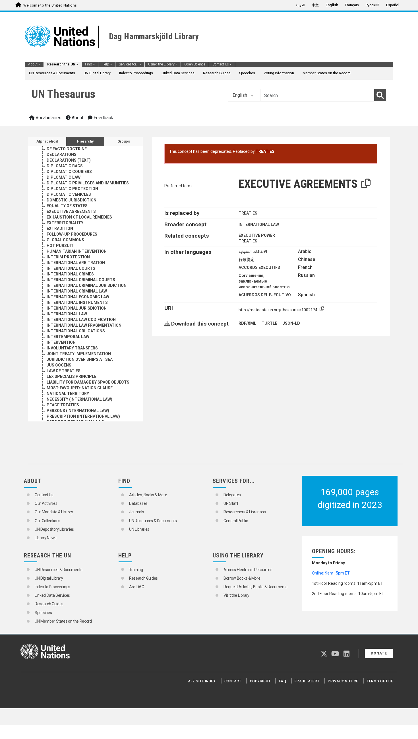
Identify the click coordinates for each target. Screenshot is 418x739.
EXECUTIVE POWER (257, 235)
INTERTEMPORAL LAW (68, 336)
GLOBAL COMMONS (65, 240)
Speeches (247, 73)
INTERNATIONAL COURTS (71, 268)
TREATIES (265, 151)
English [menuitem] (332, 5)
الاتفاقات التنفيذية (253, 251)
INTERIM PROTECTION (68, 257)
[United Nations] (60, 36)
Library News (46, 538)
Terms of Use (380, 681)
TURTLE (269, 323)
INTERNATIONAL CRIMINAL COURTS (81, 279)
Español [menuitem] (392, 5)
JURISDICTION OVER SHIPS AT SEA (80, 359)
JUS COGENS (59, 365)
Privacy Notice (343, 681)
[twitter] (324, 654)
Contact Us (221, 64)
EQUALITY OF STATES (67, 205)
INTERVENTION (61, 342)
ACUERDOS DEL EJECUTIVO (265, 295)
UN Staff (231, 503)
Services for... (130, 64)
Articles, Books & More (148, 495)
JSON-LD (291, 323)
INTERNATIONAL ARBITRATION (76, 262)
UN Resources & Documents (52, 73)
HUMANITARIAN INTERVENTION (77, 251)
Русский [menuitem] (372, 5)
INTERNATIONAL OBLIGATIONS (76, 331)
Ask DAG (136, 586)
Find (90, 64)
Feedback (102, 117)
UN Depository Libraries (54, 529)
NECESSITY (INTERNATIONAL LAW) (79, 399)
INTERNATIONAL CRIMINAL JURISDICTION (87, 285)
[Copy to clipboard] (366, 184)
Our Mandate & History (54, 512)
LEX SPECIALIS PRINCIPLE (71, 376)
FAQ (282, 681)
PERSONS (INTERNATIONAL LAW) (78, 410)
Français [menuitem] (352, 5)
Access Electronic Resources (248, 569)
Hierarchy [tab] (85, 141)
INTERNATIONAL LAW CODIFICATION (81, 319)
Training (136, 569)
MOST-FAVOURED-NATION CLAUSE (80, 388)
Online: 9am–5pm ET (331, 573)
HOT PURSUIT (60, 245)
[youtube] (335, 654)
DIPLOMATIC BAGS (65, 166)
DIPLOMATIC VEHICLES (69, 194)
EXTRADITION (60, 228)
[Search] (380, 95)
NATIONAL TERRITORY (68, 393)
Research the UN (62, 64)
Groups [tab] (123, 141)
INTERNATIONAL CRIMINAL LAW (77, 291)
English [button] (240, 95)
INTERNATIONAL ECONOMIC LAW (78, 297)
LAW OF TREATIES (63, 371)
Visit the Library (236, 595)
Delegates (232, 495)
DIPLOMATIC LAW (63, 177)
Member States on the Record (327, 73)
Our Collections (47, 520)
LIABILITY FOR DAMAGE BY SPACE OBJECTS (88, 382)
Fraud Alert (307, 681)
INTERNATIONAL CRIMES (70, 274)
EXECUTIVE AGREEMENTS (71, 211)
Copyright (260, 681)
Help (107, 64)
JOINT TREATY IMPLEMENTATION (79, 353)
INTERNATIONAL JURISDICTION (77, 308)
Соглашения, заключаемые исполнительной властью (264, 281)
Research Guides (217, 73)
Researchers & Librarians (245, 512)
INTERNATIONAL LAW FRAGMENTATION (84, 325)
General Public (236, 520)
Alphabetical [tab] (47, 141)
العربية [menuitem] (300, 5)
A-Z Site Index (202, 681)
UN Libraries (139, 529)
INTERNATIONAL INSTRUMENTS (77, 302)
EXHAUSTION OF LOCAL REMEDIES (79, 217)
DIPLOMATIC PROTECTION (72, 188)
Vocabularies (47, 117)
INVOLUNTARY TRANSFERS (72, 348)
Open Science (194, 64)
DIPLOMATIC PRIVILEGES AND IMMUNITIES (88, 183)
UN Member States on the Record (63, 621)
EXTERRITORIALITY (65, 223)
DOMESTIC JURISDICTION (71, 200)
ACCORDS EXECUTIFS (259, 267)
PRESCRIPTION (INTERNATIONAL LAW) (83, 416)
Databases (138, 503)
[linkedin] (346, 654)
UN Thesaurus (63, 94)
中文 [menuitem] (315, 5)
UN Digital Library (97, 73)
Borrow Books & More (242, 578)
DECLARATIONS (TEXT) (69, 160)
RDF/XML (247, 323)
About (34, 64)
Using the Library (162, 64)
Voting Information (279, 73)
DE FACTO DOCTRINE (67, 149)
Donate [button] (379, 653)
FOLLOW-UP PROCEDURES (72, 234)
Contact (232, 681)
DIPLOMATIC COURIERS (69, 171)
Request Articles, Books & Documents (255, 586)
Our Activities (46, 503)
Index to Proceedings (136, 73)
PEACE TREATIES (63, 405)
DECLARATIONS (61, 154)
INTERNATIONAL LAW (67, 314)
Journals (136, 512)
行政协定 (246, 259)
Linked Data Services (178, 73)
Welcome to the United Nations (50, 5)
